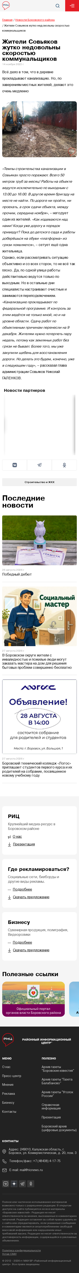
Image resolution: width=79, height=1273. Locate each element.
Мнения (7, 1085)
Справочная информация (51, 1107)
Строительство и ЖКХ (39, 482)
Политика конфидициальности (21, 1251)
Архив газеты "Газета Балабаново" (57, 1081)
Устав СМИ (9, 1254)
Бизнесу (8, 1103)
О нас (6, 1067)
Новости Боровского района (35, 20)
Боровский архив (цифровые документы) (59, 1128)
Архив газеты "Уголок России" (57, 1094)
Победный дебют (17, 574)
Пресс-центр (11, 1076)
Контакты (9, 1112)
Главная (7, 20)
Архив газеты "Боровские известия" (58, 1069)
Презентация (51, 1117)
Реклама (8, 1094)
